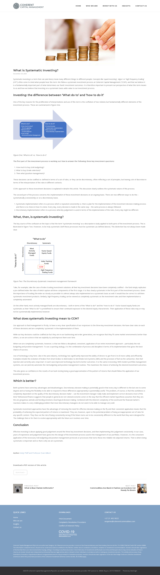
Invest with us (110, 6)
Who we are (92, 6)
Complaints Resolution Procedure (72, 522)
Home (78, 6)
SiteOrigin (133, 571)
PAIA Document (65, 518)
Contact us (141, 6)
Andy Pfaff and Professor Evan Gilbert (35, 453)
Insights (126, 6)
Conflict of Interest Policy (69, 525)
